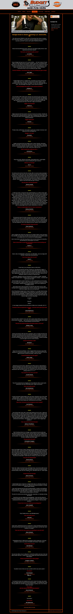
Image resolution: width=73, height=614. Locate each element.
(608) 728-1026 (54, 28)
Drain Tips (40, 11)
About (23, 11)
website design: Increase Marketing (56, 610)
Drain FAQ (47, 11)
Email (52, 30)
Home (19, 11)
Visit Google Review (29, 55)
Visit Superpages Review (29, 152)
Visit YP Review (29, 136)
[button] (29, 24)
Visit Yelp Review (29, 89)
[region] (29, 24)
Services (29, 11)
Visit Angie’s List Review (29, 425)
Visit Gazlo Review (29, 122)
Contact (53, 11)
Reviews (35, 11)
